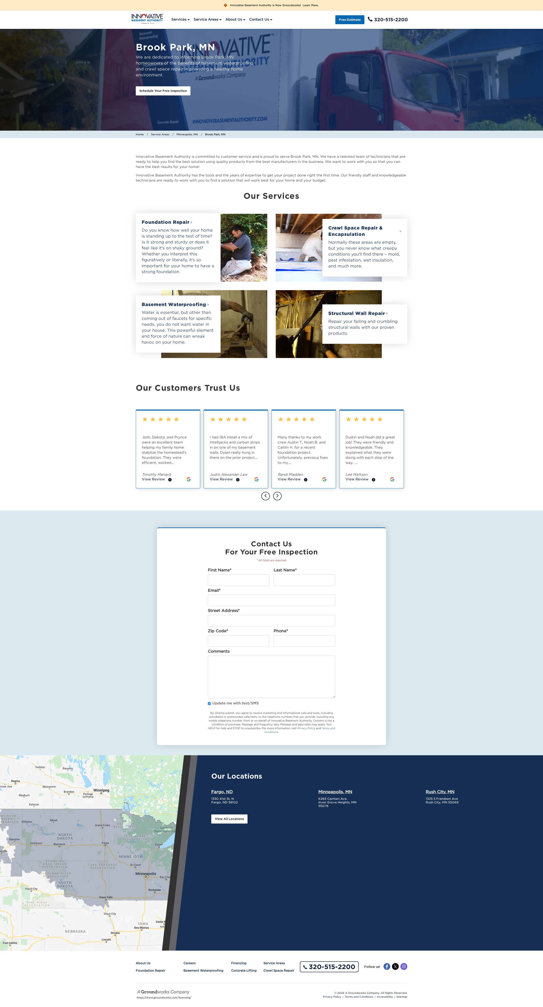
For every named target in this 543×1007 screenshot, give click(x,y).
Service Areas (206, 19)
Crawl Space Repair (278, 970)
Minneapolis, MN (187, 134)
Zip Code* (218, 631)
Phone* (281, 631)
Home (140, 134)
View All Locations (229, 819)
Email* (214, 590)
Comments (219, 651)
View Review (157, 479)
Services (178, 19)
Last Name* (285, 570)
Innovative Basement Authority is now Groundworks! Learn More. (274, 5)
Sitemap (401, 996)
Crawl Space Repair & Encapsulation (355, 231)
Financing (238, 963)
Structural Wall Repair (356, 313)
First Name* (219, 570)
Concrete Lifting (244, 970)
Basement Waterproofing (174, 304)
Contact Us (259, 19)
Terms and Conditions (359, 996)
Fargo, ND (222, 791)
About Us (233, 19)
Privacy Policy (306, 728)
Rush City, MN (440, 791)
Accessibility (385, 996)
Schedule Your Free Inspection (163, 90)
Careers (189, 963)
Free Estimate (350, 19)
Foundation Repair (165, 222)
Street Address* (224, 610)
